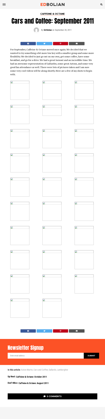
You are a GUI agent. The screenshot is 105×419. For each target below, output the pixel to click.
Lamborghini (62, 370)
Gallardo (52, 370)
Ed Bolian (48, 30)
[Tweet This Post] (44, 43)
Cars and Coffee (41, 370)
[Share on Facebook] (28, 43)
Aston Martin (27, 370)
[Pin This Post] (60, 43)
